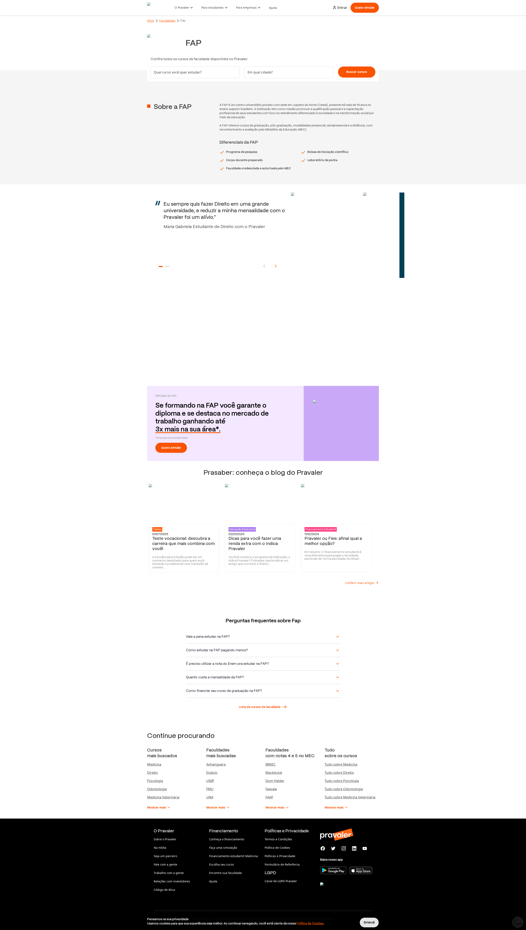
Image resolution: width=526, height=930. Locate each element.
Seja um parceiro (165, 856)
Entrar (342, 7)
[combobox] (288, 72)
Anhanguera (216, 764)
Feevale (271, 789)
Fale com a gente (165, 864)
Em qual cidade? (260, 72)
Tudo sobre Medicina (341, 764)
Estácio (211, 772)
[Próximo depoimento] (275, 266)
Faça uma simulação (223, 848)
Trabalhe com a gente (169, 873)
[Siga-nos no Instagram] (344, 848)
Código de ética (164, 890)
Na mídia (160, 848)
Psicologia (155, 781)
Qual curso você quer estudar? (178, 72)
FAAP (269, 797)
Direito (152, 772)
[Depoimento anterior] (264, 266)
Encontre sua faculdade (225, 873)
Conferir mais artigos (359, 583)
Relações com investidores (172, 881)
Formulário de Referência (282, 864)
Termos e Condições (278, 839)
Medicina (154, 764)
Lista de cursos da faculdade (259, 707)
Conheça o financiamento (226, 839)
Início (150, 20)
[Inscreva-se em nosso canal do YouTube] (364, 848)
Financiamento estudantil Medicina (233, 856)
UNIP (210, 781)
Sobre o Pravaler (165, 839)
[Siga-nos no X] (333, 848)
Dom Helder (274, 781)
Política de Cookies (277, 848)
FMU (209, 789)
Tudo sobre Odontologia (344, 789)
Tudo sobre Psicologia (342, 781)
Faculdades (167, 20)
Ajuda (273, 8)
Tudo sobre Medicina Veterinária (350, 797)
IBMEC (270, 764)
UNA (209, 797)
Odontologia (157, 789)
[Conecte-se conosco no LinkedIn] (354, 848)
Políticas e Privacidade (280, 856)
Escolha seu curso (221, 864)
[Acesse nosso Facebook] (323, 848)
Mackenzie (273, 772)
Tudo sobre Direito (339, 772)
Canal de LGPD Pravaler (281, 881)
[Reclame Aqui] (340, 889)
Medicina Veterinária (163, 797)
